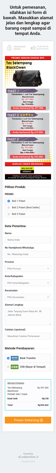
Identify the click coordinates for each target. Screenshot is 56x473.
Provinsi (9, 261)
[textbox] (28, 268)
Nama (8, 233)
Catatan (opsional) (15, 329)
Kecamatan (11, 290)
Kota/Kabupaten (14, 276)
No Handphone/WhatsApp (19, 247)
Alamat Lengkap (14, 304)
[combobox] (28, 268)
